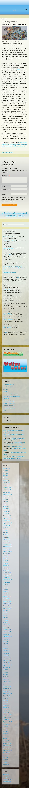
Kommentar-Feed (7, 779)
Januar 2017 (6, 740)
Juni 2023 (5, 558)
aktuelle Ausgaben (8, 386)
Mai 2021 (5, 617)
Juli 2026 (5, 471)
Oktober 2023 (6, 549)
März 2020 (6, 651)
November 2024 (7, 518)
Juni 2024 (5, 530)
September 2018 (7, 693)
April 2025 (5, 506)
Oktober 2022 (6, 577)
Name (4, 186)
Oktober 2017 (6, 719)
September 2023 (7, 551)
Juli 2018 (5, 698)
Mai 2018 (5, 703)
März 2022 (6, 594)
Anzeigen (5, 389)
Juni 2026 (5, 473)
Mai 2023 (5, 561)
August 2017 (6, 724)
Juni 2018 (5, 700)
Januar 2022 (6, 598)
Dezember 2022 (7, 572)
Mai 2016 (5, 759)
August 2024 (6, 525)
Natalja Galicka (7, 289)
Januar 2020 (6, 655)
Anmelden (6, 774)
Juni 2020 (5, 643)
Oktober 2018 (6, 691)
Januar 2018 (6, 712)
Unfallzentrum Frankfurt (9, 240)
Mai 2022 (5, 589)
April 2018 (5, 705)
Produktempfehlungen (9, 401)
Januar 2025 (6, 513)
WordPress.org (7, 781)
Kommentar (6, 175)
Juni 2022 (5, 587)
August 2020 (6, 639)
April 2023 (5, 563)
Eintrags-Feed (6, 776)
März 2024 (6, 537)
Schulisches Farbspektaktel (14, 213)
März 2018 (6, 707)
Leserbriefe (6, 398)
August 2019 (6, 667)
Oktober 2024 (6, 520)
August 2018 (6, 695)
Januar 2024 (6, 542)
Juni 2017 (5, 729)
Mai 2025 (5, 504)
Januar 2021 (6, 627)
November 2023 (7, 546)
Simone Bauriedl (7, 314)
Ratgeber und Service (9, 403)
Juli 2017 (5, 726)
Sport (4, 410)
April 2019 (5, 677)
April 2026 (5, 478)
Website (4, 194)
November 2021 (7, 603)
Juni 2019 (5, 672)
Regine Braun (7, 326)
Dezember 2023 (7, 544)
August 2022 (6, 582)
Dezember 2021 (7, 601)
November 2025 (7, 490)
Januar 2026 (6, 485)
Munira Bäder (7, 313)
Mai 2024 (5, 532)
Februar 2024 (6, 539)
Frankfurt (5, 391)
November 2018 (7, 688)
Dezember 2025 (7, 487)
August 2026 (6, 468)
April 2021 (5, 620)
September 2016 (7, 750)
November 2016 (7, 745)
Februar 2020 (6, 653)
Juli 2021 (5, 613)
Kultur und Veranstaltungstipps (11, 396)
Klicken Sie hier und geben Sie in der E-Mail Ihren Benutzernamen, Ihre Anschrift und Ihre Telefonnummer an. (14, 145)
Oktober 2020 (6, 634)
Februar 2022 (6, 596)
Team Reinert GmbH (8, 248)
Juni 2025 (5, 501)
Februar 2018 (6, 710)
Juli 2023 (5, 556)
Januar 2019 (6, 684)
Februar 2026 (6, 482)
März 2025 (6, 508)
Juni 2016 (5, 757)
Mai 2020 (5, 646)
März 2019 (6, 679)
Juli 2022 (5, 584)
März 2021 (6, 622)
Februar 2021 (6, 624)
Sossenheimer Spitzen (9, 408)
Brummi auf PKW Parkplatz (15, 446)
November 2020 (7, 632)
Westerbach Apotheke (9, 237)
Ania (4, 430)
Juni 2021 (5, 615)
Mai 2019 (5, 674)
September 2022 (7, 579)
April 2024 (5, 534)
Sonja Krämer (7, 327)
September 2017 (7, 722)
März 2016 (6, 764)
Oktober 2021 (6, 606)
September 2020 (7, 636)
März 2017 (6, 736)
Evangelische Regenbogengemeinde (12, 266)
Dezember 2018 (7, 686)
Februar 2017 (6, 738)
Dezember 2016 (7, 743)
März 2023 (6, 565)
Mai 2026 (5, 475)
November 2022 (7, 575)
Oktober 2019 (6, 662)
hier (18, 69)
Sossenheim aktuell (8, 152)
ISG (4, 271)
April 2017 (5, 733)
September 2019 (7, 665)
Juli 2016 (5, 755)
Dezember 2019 (7, 658)
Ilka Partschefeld (7, 318)
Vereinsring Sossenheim (9, 272)
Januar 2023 (6, 570)
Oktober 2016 (6, 748)
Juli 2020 (5, 641)
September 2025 (7, 494)
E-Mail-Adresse (6, 190)
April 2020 (5, 648)
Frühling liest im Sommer (15, 215)
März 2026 (6, 480)
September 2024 (7, 523)
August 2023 (6, 553)
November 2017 (7, 717)
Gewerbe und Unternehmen (10, 394)
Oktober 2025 (6, 492)
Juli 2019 (5, 669)
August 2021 (6, 610)
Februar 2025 (6, 511)
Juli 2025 (5, 499)
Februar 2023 (6, 568)
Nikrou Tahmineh (8, 319)
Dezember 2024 (7, 516)
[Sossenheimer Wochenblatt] (14, 4)
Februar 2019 (6, 681)
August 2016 (6, 752)
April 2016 (5, 762)
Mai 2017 (5, 731)
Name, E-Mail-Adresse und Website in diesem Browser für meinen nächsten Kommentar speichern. (13, 199)
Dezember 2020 (7, 629)
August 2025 (6, 497)
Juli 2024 (5, 527)
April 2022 (5, 591)
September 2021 (7, 608)
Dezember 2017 (7, 714)
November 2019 (7, 660)
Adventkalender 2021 (8, 384)
